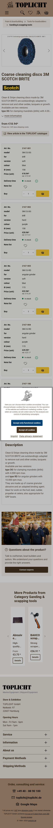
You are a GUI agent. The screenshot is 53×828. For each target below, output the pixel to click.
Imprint (14, 436)
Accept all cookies (27, 430)
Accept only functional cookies (27, 423)
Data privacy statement (31, 436)
